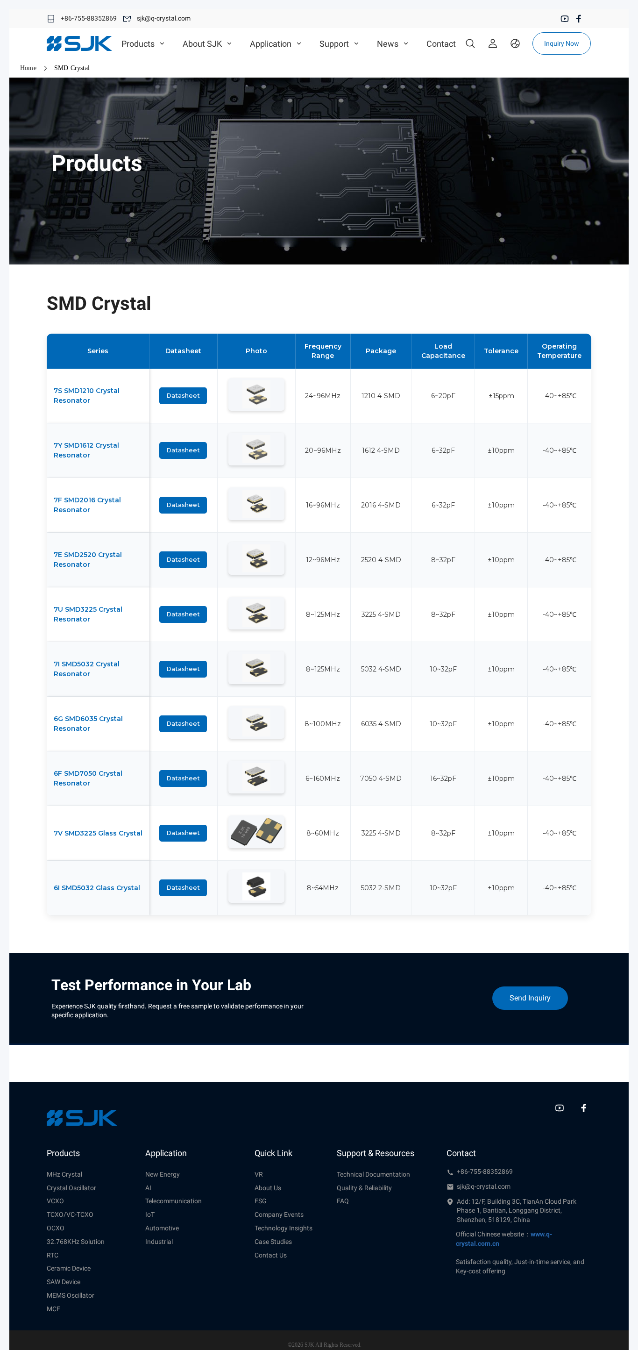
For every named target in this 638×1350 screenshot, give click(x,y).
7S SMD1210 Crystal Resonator (87, 395)
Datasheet (183, 395)
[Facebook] (579, 19)
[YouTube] (565, 19)
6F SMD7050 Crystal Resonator (88, 778)
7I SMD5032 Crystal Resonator (87, 669)
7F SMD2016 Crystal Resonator (87, 505)
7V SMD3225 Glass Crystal (98, 833)
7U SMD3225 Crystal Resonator (88, 614)
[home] (79, 43)
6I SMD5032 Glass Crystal (97, 888)
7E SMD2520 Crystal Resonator (88, 559)
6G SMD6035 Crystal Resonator (88, 723)
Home (28, 67)
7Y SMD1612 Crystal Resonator (86, 450)
